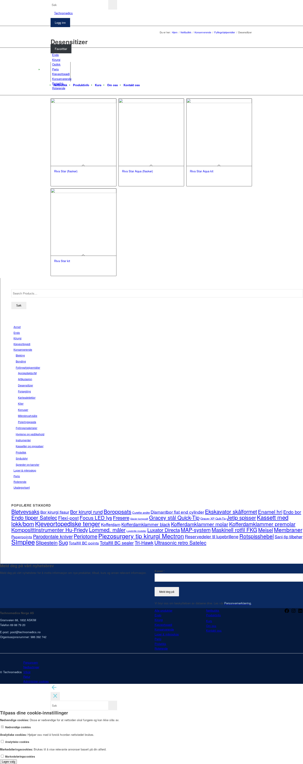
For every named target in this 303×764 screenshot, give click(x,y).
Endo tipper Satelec (34, 517)
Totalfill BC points (84, 543)
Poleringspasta (27, 422)
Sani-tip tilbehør (288, 536)
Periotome (85, 536)
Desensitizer (25, 385)
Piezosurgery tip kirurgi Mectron (141, 535)
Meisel (265, 529)
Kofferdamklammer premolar (262, 524)
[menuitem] (60, 85)
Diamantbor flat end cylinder (177, 512)
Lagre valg (8, 761)
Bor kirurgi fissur (54, 512)
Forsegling (24, 391)
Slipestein (47, 542)
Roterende (20, 481)
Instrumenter (23, 440)
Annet (17, 327)
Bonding (21, 361)
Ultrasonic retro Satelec (180, 542)
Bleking (20, 355)
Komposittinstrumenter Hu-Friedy (49, 529)
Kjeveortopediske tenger (67, 523)
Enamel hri (270, 511)
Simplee (23, 541)
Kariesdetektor (26, 397)
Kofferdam (110, 524)
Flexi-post (68, 517)
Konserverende (23, 349)
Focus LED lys (96, 517)
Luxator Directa (163, 529)
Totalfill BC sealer (117, 542)
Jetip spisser (241, 517)
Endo (17, 332)
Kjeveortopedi (22, 344)
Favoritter (61, 49)
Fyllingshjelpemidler (28, 367)
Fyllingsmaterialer (26, 428)
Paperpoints (21, 536)
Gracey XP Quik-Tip (213, 518)
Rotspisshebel (256, 536)
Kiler (21, 403)
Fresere (121, 517)
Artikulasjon (25, 379)
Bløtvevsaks (25, 511)
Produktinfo (213, 615)
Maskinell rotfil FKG (234, 529)
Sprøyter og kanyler (27, 464)
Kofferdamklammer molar (199, 524)
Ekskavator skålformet (231, 511)
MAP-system (196, 529)
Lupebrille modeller (136, 531)
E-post (160, 571)
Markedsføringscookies (19, 756)
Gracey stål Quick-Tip (174, 517)
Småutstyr (22, 458)
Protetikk (21, 452)
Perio (17, 476)
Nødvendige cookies (17, 727)
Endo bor (292, 512)
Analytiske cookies (16, 742)
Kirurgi (18, 338)
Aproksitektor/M (27, 373)
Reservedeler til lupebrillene (211, 536)
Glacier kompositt (139, 518)
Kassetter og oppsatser (29, 446)
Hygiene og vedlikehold (30, 434)
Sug (63, 542)
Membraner (288, 529)
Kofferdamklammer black (145, 524)
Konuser (23, 410)
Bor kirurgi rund (86, 511)
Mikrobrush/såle (27, 416)
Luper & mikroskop (25, 470)
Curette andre (141, 512)
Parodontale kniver (53, 536)
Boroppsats (117, 511)
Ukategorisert (22, 487)
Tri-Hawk (144, 542)
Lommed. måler (107, 529)
